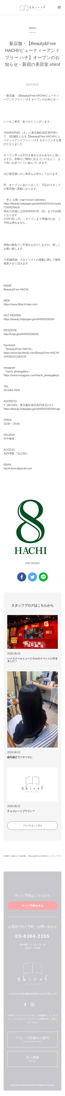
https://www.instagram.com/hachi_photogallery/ (31, 375)
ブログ (34, 1022)
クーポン (31, 1015)
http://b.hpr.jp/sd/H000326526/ (21, 334)
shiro (32, 8)
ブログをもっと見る (32, 825)
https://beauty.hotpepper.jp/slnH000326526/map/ (32, 408)
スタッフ (31, 1019)
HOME (6, 856)
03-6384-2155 (32, 936)
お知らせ (14, 856)
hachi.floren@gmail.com (18, 468)
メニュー (20, 1015)
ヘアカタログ (18, 1019)
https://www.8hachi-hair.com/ (21, 304)
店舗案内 (42, 1015)
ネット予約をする (32, 905)
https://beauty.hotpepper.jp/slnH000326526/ (29, 319)
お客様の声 (43, 1019)
